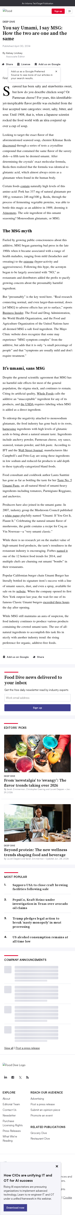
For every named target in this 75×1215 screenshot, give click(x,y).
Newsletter (9, 1115)
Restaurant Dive (40, 1138)
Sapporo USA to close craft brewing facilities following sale (40, 887)
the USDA (27, 404)
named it (62, 550)
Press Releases (12, 1131)
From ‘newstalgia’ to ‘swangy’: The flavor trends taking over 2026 (35, 783)
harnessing (9, 429)
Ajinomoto (9, 213)
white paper (12, 515)
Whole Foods (45, 393)
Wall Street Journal (30, 450)
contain (25, 186)
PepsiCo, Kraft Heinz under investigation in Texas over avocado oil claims (40, 904)
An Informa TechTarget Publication (37, 3)
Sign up (58, 11)
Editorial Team (11, 1104)
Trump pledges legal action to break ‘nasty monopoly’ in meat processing (37, 922)
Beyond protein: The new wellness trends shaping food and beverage (35, 852)
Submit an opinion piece (45, 1110)
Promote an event (42, 1115)
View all (8, 1048)
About (6, 1098)
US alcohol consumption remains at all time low (40, 939)
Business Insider (13, 313)
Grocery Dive (39, 1133)
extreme (28, 261)
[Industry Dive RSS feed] (27, 1077)
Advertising (37, 1098)
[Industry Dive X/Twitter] (20, 1077)
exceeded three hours (56, 602)
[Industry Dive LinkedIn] (5, 1077)
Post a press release (28, 1048)
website (21, 591)
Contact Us (9, 1110)
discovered (9, 145)
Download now (15, 1207)
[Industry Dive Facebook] (12, 1077)
